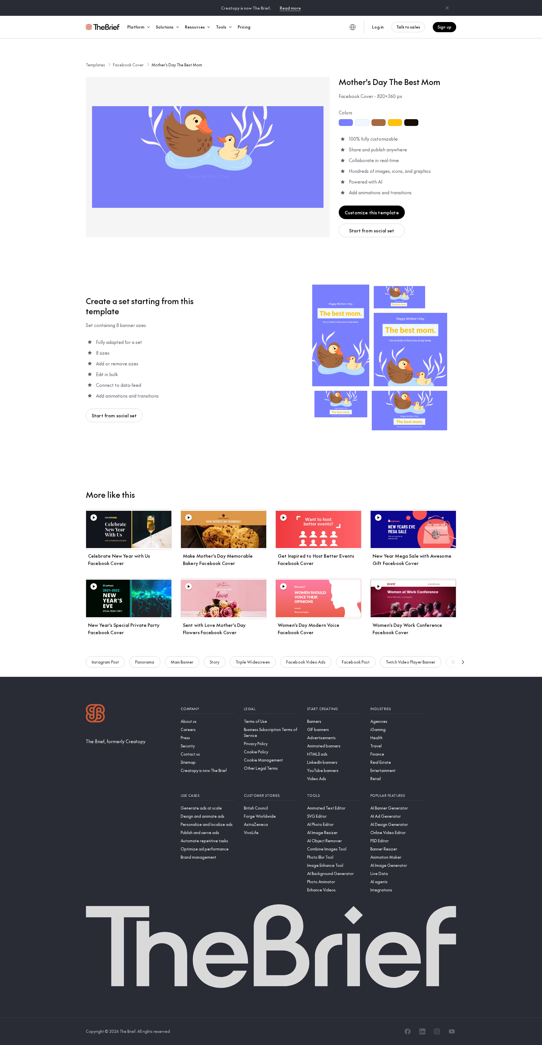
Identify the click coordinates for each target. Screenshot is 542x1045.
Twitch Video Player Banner (410, 662)
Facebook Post (356, 662)
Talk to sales (408, 27)
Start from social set (371, 230)
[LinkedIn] (422, 1031)
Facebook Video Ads (305, 662)
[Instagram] (437, 1031)
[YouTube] (451, 1031)
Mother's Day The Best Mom (177, 64)
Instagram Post (105, 662)
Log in (378, 27)
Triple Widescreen (253, 662)
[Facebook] (407, 1031)
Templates (95, 64)
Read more (290, 8)
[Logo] (95, 714)
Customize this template (372, 212)
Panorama (144, 662)
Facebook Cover (128, 64)
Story (214, 662)
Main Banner (182, 662)
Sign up (444, 27)
